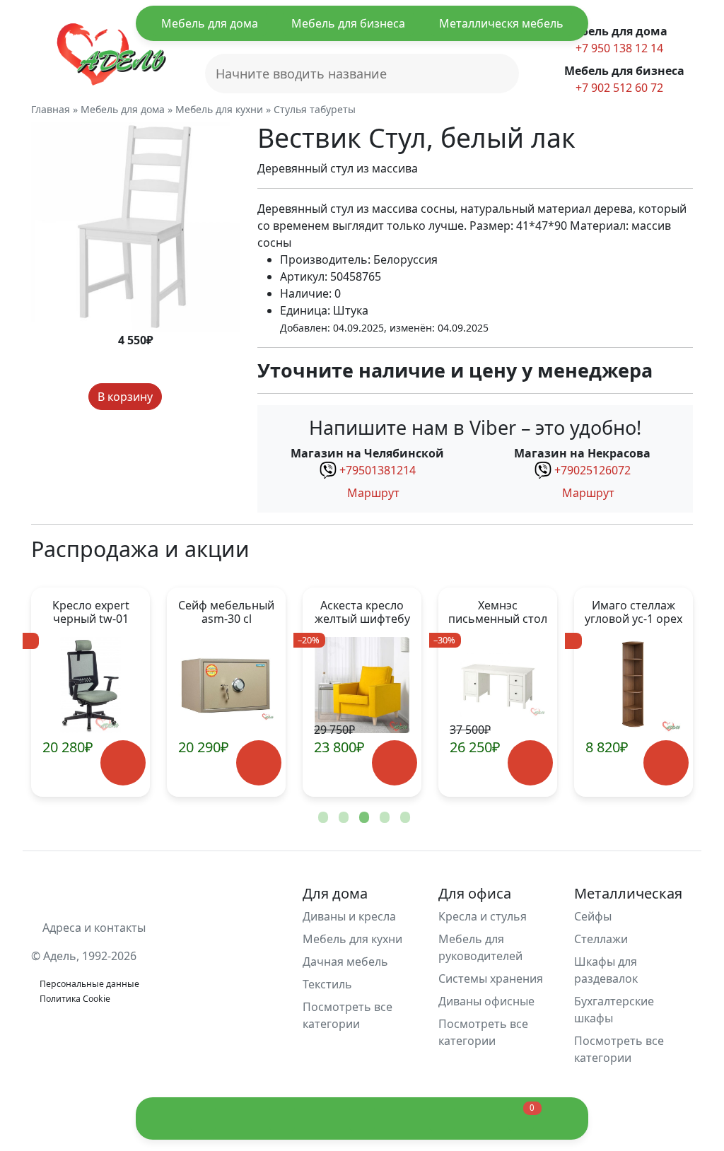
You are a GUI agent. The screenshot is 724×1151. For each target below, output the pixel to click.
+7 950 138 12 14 (618, 48)
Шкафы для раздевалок (606, 970)
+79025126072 (592, 470)
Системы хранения (490, 978)
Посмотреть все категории (347, 1015)
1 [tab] (322, 818)
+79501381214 (377, 470)
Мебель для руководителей (480, 947)
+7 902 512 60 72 (618, 87)
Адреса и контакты (93, 927)
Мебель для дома (209, 23)
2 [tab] (342, 818)
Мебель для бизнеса (348, 23)
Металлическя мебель (501, 23)
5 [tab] (404, 818)
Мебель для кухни (352, 939)
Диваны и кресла (349, 916)
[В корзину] (122, 762)
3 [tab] (363, 818)
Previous (65, 692)
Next (659, 692)
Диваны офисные (486, 1001)
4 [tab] (383, 818)
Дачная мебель (345, 961)
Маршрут (371, 493)
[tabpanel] (226, 692)
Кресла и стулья (482, 916)
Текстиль (327, 984)
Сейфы (593, 916)
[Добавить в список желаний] (175, 396)
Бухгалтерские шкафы (614, 1009)
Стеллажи (601, 939)
